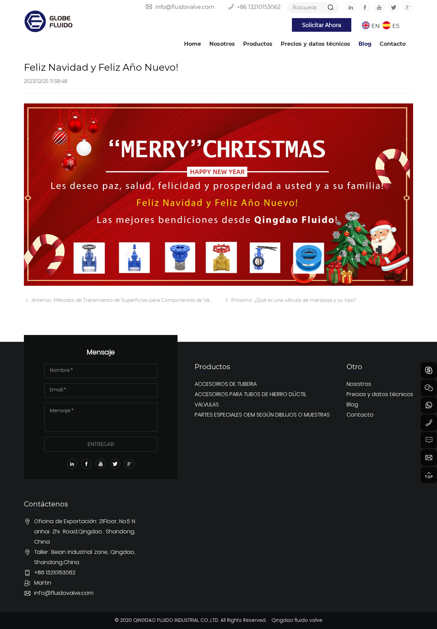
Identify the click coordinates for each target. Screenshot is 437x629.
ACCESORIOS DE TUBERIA (226, 384)
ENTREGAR (100, 444)
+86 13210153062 (259, 6)
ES (395, 25)
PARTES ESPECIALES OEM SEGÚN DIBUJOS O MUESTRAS (262, 415)
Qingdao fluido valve (296, 621)
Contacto (393, 43)
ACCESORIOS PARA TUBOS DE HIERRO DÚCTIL (250, 394)
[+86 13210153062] (429, 423)
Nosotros (222, 43)
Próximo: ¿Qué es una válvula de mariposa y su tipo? (293, 300)
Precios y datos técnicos (315, 43)
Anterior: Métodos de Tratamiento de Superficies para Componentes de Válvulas (121, 300)
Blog (364, 43)
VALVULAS (207, 405)
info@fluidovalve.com (184, 6)
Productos (257, 43)
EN (375, 25)
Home (192, 43)
